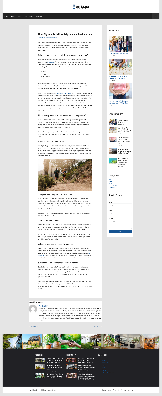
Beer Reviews (28, 16)
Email (110, 210)
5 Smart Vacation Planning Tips (119, 53)
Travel (13, 16)
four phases (50, 62)
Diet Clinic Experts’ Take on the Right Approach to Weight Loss (118, 102)
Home (6, 16)
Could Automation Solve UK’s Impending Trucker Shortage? (124, 151)
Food (19, 16)
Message (111, 218)
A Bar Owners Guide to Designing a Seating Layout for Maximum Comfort (86, 376)
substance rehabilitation (64, 93)
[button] (155, 16)
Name (110, 202)
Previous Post (34, 326)
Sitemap (54, 390)
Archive (104, 360)
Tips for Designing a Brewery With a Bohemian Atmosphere (86, 367)
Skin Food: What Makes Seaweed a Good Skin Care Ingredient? (123, 161)
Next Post (98, 326)
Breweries (39, 16)
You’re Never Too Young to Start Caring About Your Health (119, 77)
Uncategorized (43, 37)
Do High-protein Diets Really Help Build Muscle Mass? (54, 367)
